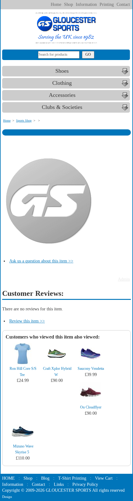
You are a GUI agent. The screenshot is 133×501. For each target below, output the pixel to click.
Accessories (62, 95)
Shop (68, 4)
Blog (45, 478)
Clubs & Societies (62, 107)
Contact (123, 4)
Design (7, 497)
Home (56, 4)
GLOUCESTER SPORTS (68, 490)
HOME (8, 478)
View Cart (104, 478)
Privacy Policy (85, 484)
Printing (107, 4)
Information (86, 4)
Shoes (62, 71)
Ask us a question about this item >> (41, 261)
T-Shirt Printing (72, 478)
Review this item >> (27, 321)
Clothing (62, 83)
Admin (124, 279)
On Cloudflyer (90, 407)
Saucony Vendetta (91, 368)
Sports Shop (24, 120)
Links (59, 484)
